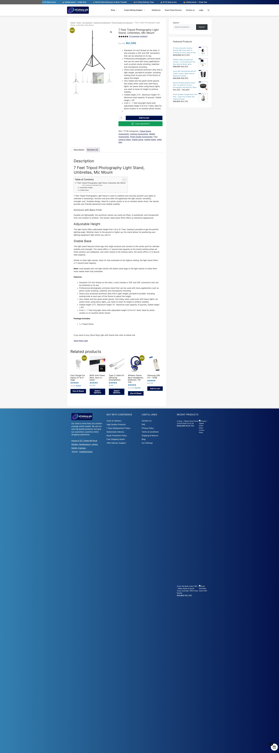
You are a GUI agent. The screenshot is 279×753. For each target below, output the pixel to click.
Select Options (97, 392)
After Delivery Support (116, 443)
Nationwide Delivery (115, 432)
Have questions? (142, 124)
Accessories (87, 23)
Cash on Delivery (114, 421)
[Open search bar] (209, 10)
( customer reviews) (138, 36)
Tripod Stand (145, 131)
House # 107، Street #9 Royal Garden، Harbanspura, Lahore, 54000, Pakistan (84, 444)
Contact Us (146, 421)
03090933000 (86, 452)
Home (72, 23)
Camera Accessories (102, 23)
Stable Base (84, 190)
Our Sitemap (147, 443)
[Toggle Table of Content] (123, 180)
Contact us (190, 10)
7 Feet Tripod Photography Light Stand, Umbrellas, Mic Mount (101, 183)
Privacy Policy (148, 428)
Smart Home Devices (173, 10)
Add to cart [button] (155, 388)
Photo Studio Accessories (122, 23)
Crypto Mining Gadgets (133, 10)
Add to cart (144, 118)
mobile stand (137, 139)
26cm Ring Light (81, 341)
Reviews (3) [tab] (92, 150)
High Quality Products (116, 424)
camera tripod (124, 139)
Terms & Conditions (150, 432)
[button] (111, 32)
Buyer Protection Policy (117, 435)
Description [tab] (79, 150)
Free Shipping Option (116, 439)
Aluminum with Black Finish (94, 185)
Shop (113, 10)
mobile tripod (150, 139)
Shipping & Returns (150, 435)
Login (201, 10)
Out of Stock (78, 391)
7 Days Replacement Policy (118, 428)
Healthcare (156, 10)
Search (176, 23)
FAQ (143, 424)
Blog (143, 439)
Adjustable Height (86, 187)
